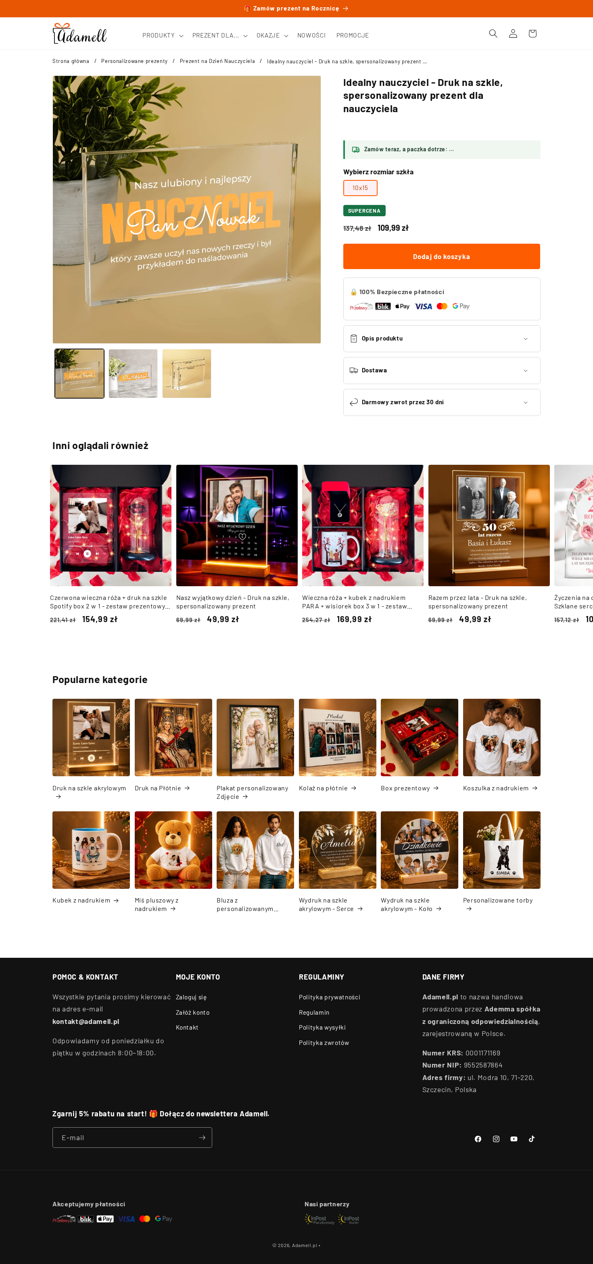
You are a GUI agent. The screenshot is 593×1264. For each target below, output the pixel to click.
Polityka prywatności (329, 997)
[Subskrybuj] (202, 1137)
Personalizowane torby (498, 900)
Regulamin (314, 1012)
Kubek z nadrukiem (81, 900)
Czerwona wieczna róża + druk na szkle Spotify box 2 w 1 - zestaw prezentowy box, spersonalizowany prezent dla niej (109, 601)
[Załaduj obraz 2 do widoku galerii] (133, 373)
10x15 (361, 187)
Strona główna (71, 61)
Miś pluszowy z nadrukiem (157, 904)
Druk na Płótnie (158, 788)
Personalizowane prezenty (134, 61)
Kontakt (187, 1027)
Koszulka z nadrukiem (496, 788)
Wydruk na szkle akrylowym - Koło (407, 904)
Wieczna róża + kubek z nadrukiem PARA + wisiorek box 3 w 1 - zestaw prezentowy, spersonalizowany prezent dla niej (361, 601)
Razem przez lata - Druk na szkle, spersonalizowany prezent (477, 601)
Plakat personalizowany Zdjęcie (252, 792)
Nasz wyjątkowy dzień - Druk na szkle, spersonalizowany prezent (233, 601)
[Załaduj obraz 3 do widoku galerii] (186, 373)
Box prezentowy (405, 788)
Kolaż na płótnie (323, 788)
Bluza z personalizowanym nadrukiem (245, 904)
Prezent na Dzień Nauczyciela (217, 61)
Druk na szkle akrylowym (89, 788)
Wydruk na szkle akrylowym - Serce (326, 904)
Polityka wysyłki (322, 1027)
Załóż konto (193, 1012)
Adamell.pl (304, 1245)
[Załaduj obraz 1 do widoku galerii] (79, 373)
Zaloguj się (191, 997)
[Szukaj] (493, 33)
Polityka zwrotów (324, 1042)
